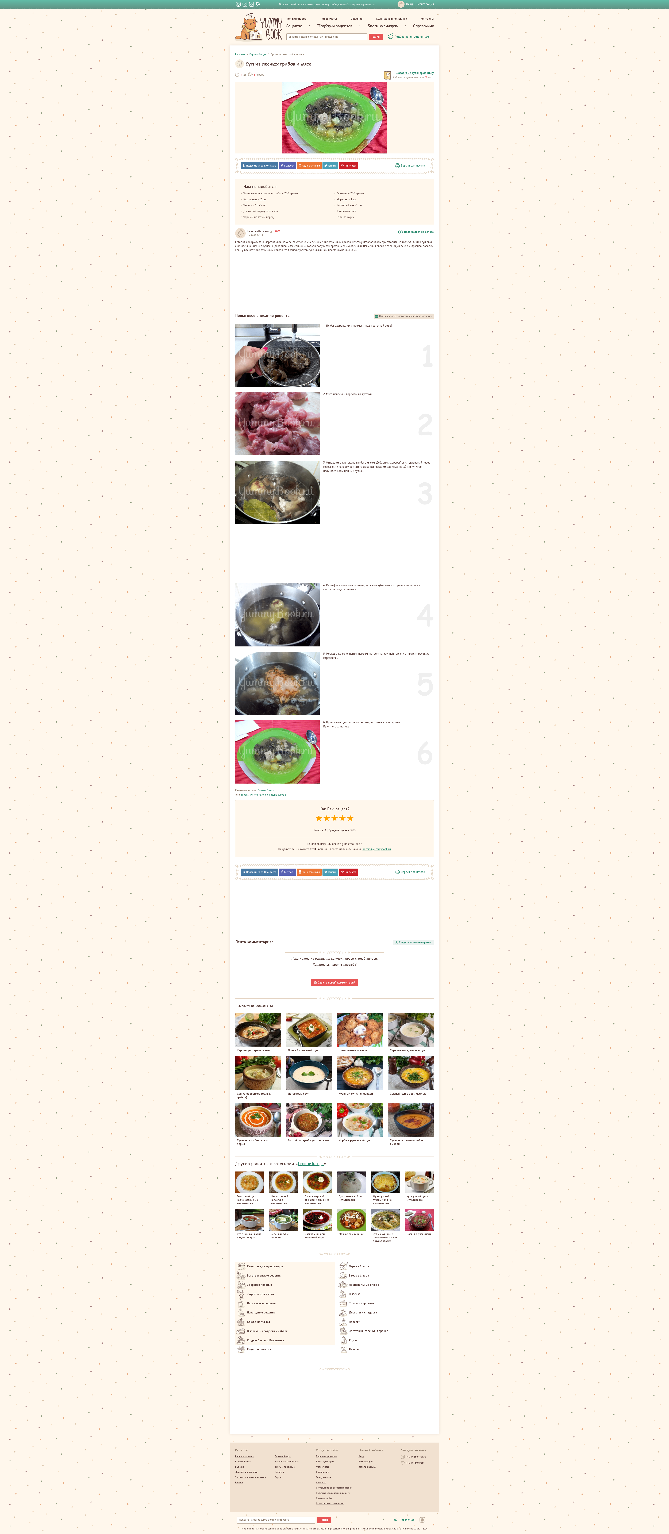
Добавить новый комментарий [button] (334, 982)
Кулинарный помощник (391, 18)
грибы (244, 794)
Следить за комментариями (415, 942)
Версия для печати (413, 165)
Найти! (375, 36)
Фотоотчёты (328, 18)
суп (251, 794)
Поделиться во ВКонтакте (261, 165)
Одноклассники (311, 165)
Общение (357, 18)
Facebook (289, 165)
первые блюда (277, 794)
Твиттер (332, 165)
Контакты (427, 18)
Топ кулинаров (296, 18)
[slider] (334, 818)
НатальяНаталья (258, 231)
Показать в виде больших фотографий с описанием (405, 316)
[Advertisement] (334, 281)
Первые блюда (266, 790)
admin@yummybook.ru (377, 849)
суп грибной (261, 794)
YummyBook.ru (258, 27)
